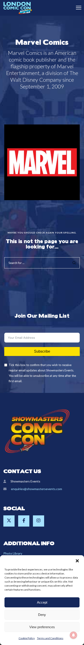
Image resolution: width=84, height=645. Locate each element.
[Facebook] (23, 521)
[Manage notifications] (73, 635)
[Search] (74, 263)
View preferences (42, 627)
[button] (77, 561)
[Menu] (76, 8)
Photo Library (12, 553)
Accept (42, 602)
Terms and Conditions (50, 638)
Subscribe (42, 351)
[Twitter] (9, 521)
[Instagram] (38, 521)
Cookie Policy (27, 638)
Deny (42, 615)
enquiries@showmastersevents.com (36, 489)
